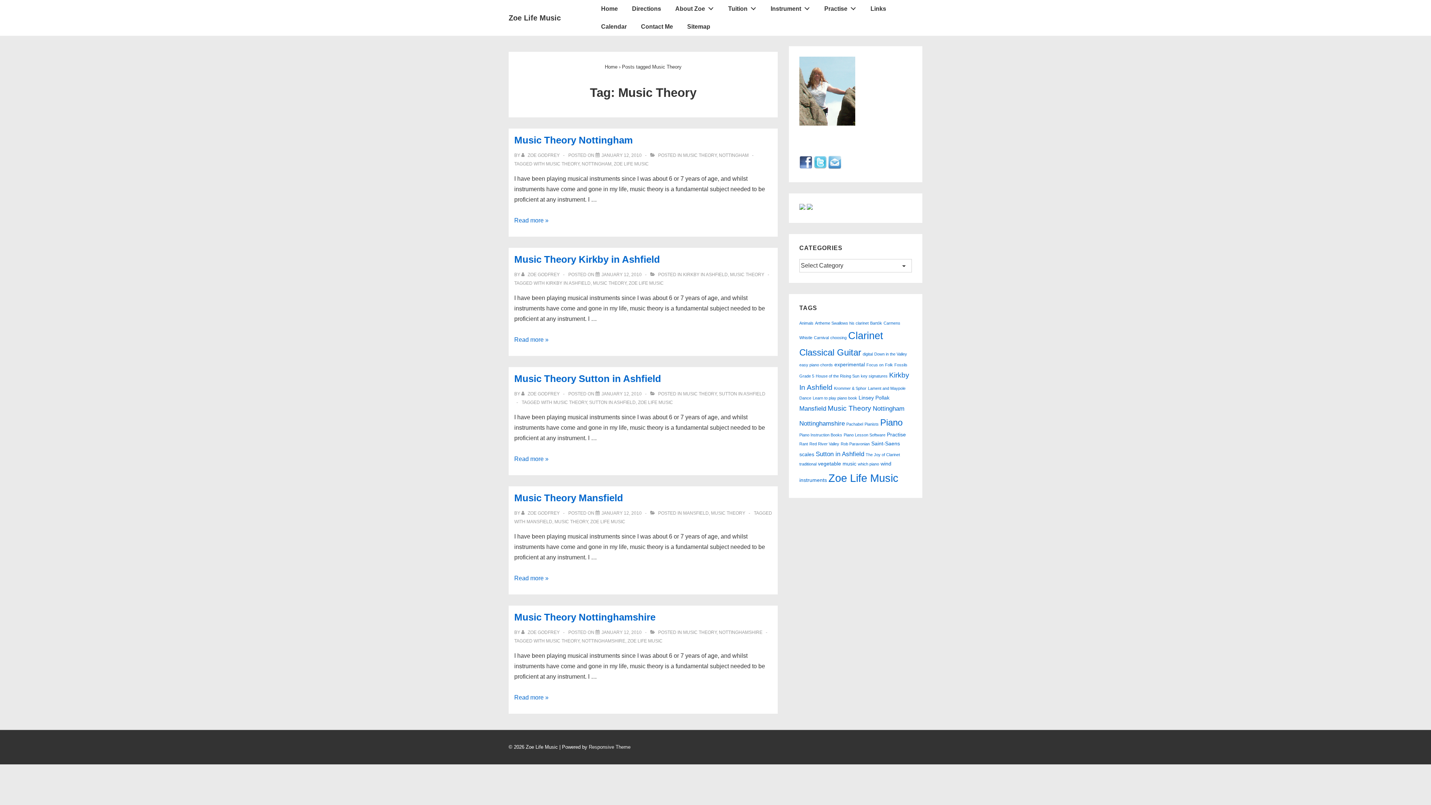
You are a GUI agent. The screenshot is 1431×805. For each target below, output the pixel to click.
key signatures (874, 376)
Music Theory (700, 155)
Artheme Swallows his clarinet (842, 323)
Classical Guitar (830, 352)
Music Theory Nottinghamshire (585, 617)
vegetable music (837, 464)
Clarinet (865, 335)
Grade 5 (806, 376)
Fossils (900, 365)
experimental (849, 364)
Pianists (872, 424)
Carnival (821, 337)
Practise (835, 9)
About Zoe (690, 9)
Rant (803, 444)
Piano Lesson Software (864, 435)
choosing (838, 337)
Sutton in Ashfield (742, 394)
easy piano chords (816, 365)
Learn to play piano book (835, 398)
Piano (891, 422)
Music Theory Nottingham (573, 140)
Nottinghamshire (740, 632)
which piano (868, 464)
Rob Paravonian (855, 444)
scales (806, 454)
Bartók (876, 323)
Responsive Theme (610, 747)
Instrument (786, 9)
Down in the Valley (890, 354)
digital (868, 354)
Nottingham (734, 155)
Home (609, 9)
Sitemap (698, 26)
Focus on (875, 365)
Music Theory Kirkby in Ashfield (587, 259)
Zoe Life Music (535, 18)
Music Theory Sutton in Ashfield (587, 378)
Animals (806, 323)
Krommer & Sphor (850, 388)
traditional (807, 464)
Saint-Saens (885, 443)
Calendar (614, 26)
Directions (646, 9)
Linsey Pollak (874, 398)
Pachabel (854, 424)
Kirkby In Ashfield (705, 274)
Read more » (531, 220)
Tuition (738, 9)
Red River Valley (824, 444)
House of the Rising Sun (837, 376)
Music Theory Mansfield (568, 497)
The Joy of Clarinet (883, 454)
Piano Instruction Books (820, 435)
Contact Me (657, 26)
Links (878, 9)
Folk (889, 365)
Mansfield (696, 513)
